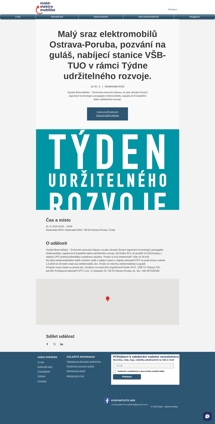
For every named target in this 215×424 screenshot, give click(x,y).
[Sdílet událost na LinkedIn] (61, 344)
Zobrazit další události (107, 115)
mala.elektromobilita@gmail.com (129, 404)
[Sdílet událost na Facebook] (47, 344)
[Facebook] (106, 400)
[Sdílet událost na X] (54, 344)
